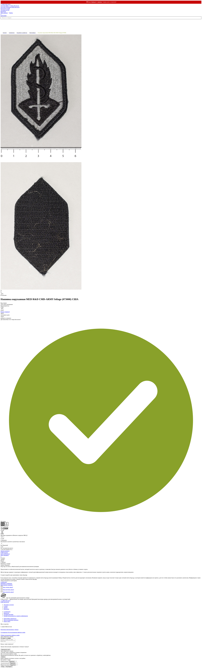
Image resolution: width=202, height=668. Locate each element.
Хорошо (3, 656)
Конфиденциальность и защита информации (16, 616)
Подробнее (11, 661)
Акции (5, 607)
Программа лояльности (10, 618)
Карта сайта (7, 621)
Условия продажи (8, 614)
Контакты (3, 11)
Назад (2, 666)
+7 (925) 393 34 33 (5, 5)
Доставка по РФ (5, 10)
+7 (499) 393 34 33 (5, 600)
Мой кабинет (4, 13)
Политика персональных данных (9, 629)
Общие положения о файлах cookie (10, 635)
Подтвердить (9, 666)
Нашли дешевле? (5, 311)
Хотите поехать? (5, 551)
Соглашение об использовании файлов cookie (13, 632)
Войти (11, 13)
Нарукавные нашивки (7, 585)
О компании (7, 611)
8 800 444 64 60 (5, 602)
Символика (4, 582)
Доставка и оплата (9, 604)
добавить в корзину (6, 318)
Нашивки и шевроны (6, 583)
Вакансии (6, 613)
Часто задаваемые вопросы (11, 620)
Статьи (6, 606)
